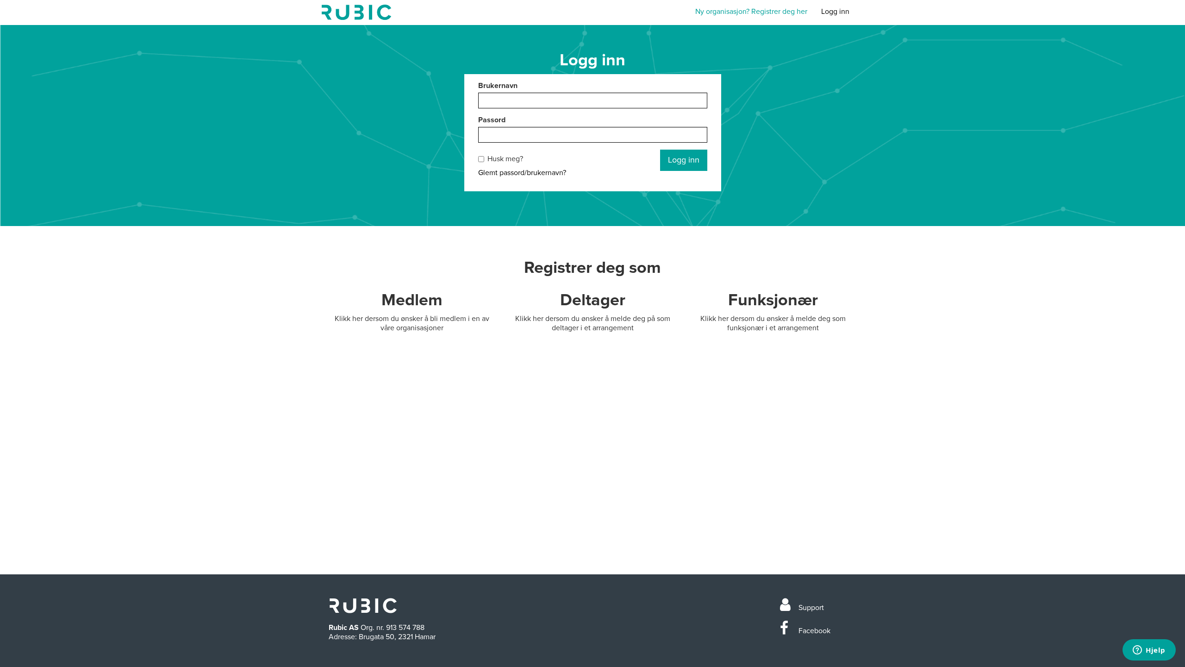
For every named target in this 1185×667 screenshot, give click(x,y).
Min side (356, 12)
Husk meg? (505, 159)
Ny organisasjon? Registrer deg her (751, 11)
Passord (491, 120)
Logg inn (835, 11)
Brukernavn (498, 85)
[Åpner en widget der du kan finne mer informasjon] (1149, 650)
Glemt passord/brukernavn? (522, 172)
